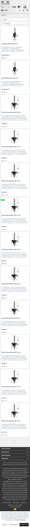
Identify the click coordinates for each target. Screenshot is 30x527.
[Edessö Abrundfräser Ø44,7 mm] (15, 102)
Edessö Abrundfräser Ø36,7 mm (11, 181)
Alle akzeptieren (14, 524)
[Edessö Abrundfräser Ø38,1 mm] (15, 137)
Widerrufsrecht (16, 502)
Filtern (5, 19)
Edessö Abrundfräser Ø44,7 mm (11, 112)
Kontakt (20, 505)
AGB (16, 505)
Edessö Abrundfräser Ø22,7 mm (11, 386)
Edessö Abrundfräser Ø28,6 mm (11, 284)
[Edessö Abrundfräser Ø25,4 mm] (15, 308)
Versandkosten (24, 462)
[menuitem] (20, 10)
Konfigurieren (24, 524)
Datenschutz (24, 502)
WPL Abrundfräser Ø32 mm (10, 78)
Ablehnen (4, 524)
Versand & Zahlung (6, 502)
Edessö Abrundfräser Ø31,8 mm (11, 249)
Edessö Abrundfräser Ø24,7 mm (11, 352)
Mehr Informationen (20, 520)
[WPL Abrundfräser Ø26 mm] (15, 34)
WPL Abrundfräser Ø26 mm (10, 44)
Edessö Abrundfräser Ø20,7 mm (11, 421)
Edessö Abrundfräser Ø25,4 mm (11, 318)
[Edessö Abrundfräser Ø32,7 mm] (15, 205)
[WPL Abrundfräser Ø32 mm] (15, 68)
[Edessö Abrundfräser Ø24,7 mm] (15, 342)
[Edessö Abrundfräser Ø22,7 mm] (15, 377)
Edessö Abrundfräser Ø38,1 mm (11, 146)
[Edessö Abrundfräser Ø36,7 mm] (15, 171)
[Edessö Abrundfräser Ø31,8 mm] (15, 239)
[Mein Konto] (23, 10)
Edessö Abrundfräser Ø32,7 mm (11, 215)
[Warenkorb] (27, 10)
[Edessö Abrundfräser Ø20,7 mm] (15, 411)
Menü (6, 10)
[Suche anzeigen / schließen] (19, 10)
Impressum (10, 505)
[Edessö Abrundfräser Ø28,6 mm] (15, 274)
